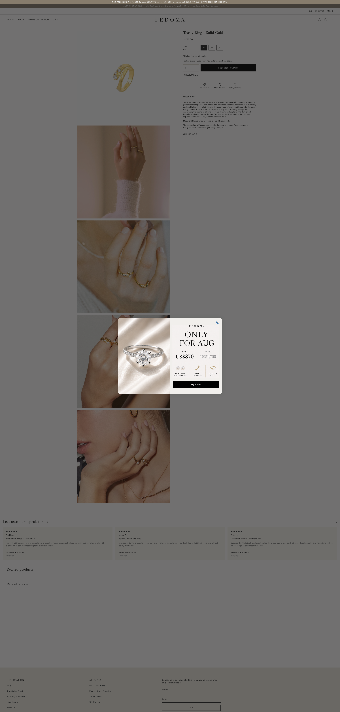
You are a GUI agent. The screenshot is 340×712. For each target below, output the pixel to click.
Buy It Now (196, 384)
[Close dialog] (217, 322)
